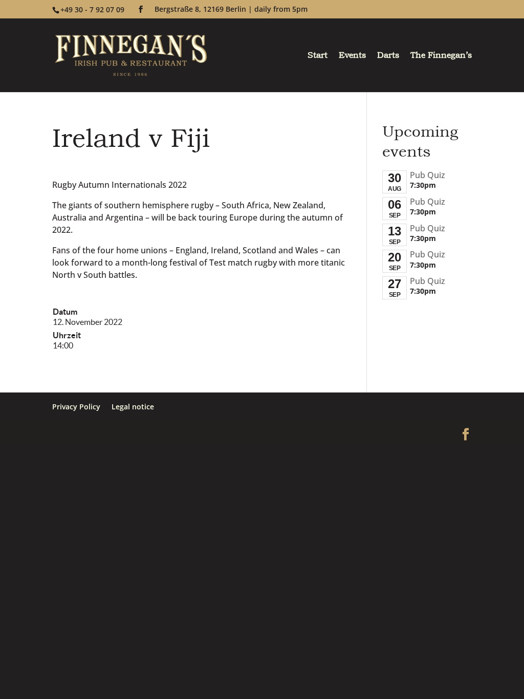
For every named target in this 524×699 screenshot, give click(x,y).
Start (318, 56)
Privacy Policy (76, 406)
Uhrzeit (67, 335)
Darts (388, 56)
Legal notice (133, 406)
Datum (65, 311)
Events (352, 56)
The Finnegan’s (441, 56)
